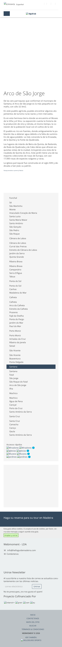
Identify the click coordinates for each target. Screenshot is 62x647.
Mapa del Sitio (32, 622)
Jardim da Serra (17, 253)
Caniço (12, 428)
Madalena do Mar (18, 292)
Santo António (16, 223)
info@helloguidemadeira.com (21, 550)
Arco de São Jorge (17, 385)
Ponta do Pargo (16, 319)
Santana (13, 366)
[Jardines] (17, 456)
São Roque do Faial (18, 381)
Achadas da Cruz (17, 339)
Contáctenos (13, 554)
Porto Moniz (15, 330)
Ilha (11, 388)
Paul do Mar (15, 326)
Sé (10, 202)
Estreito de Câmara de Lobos (23, 250)
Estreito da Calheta (18, 308)
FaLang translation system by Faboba (13, 170)
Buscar (32, 625)
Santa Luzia (14, 216)
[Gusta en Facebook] (42, 4)
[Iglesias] (16, 450)
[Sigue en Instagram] (53, 4)
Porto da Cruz (15, 408)
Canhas (13, 289)
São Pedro (14, 230)
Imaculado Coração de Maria (23, 213)
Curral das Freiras (18, 246)
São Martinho (15, 206)
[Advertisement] (27, 183)
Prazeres (13, 312)
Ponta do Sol (15, 281)
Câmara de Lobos (17, 238)
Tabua (12, 276)
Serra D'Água (15, 273)
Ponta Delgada (16, 362)
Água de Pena (16, 401)
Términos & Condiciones (33, 629)
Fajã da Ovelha (16, 315)
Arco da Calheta (17, 305)
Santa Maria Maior (18, 219)
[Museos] (16, 453)
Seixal (12, 345)
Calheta (13, 297)
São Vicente (14, 350)
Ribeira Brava (15, 261)
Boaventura (14, 358)
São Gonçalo (15, 226)
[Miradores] (19, 447)
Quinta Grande (16, 256)
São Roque (14, 233)
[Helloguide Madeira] (31, 13)
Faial (11, 374)
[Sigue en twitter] (49, 4)
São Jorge (13, 378)
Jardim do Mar (16, 322)
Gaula (12, 431)
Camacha (13, 424)
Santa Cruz (14, 416)
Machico (13, 393)
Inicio (32, 615)
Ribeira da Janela (17, 342)
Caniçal (12, 404)
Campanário (15, 269)
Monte (12, 209)
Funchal (13, 197)
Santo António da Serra (20, 411)
